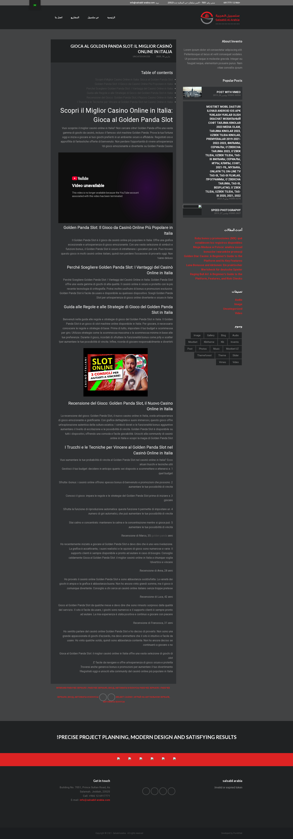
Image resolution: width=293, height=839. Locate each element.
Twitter (171, 791)
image (197, 335)
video (236, 362)
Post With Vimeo (229, 92)
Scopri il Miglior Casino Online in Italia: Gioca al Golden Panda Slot (134, 79)
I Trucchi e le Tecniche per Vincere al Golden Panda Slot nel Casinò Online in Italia (125, 102)
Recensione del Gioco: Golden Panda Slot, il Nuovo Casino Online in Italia (130, 97)
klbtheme (209, 342)
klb (222, 342)
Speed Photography (226, 210)
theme (222, 355)
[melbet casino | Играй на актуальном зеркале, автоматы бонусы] (111, 697)
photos (203, 348)
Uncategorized (141, 56)
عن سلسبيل (93, 17)
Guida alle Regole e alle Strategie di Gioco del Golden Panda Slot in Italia (130, 93)
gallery (210, 335)
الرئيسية (111, 17)
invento (235, 342)
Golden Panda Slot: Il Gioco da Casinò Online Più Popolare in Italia (134, 84)
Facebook (163, 791)
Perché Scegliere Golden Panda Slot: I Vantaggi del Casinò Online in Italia (129, 88)
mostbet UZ (232, 348)
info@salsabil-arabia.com (95, 799)
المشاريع (75, 17)
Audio (238, 299)
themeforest (204, 355)
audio (235, 335)
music (216, 348)
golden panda (159, 535)
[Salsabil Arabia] (220, 17)
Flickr (146, 791)
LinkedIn (154, 791)
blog (223, 335)
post (190, 348)
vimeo (222, 362)
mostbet (192, 342)
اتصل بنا (58, 17)
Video (238, 313)
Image (238, 304)
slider (236, 355)
